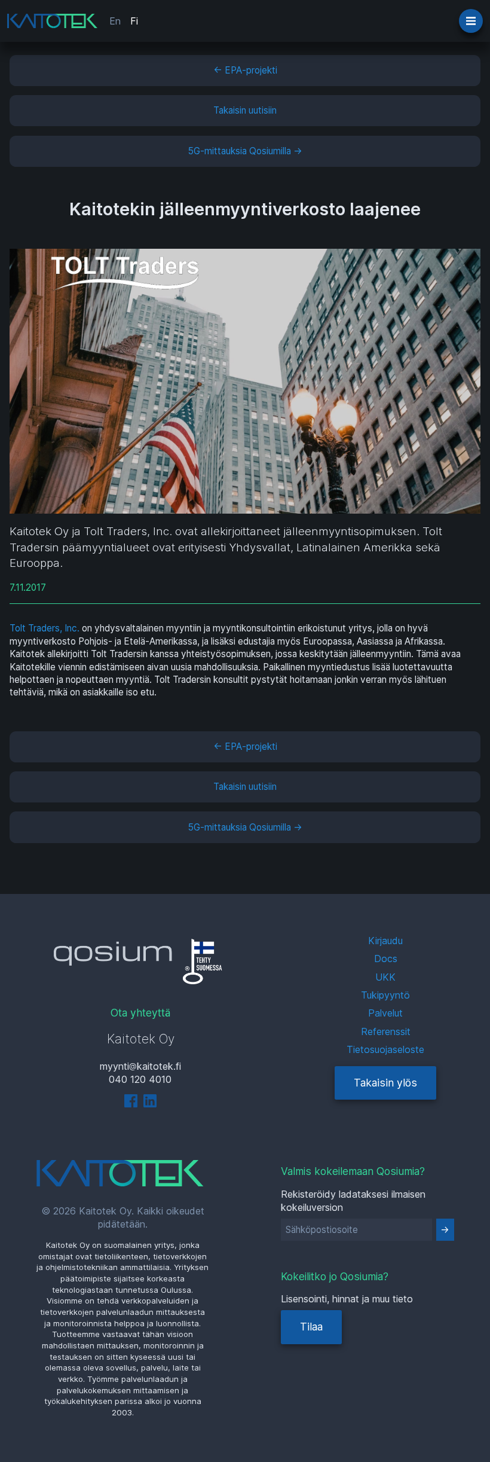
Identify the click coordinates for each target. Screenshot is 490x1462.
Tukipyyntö (385, 995)
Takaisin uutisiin (245, 110)
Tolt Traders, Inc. (44, 628)
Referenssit (386, 1031)
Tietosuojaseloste (385, 1049)
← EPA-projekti (245, 70)
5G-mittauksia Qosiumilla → (245, 151)
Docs (385, 959)
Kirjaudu (385, 941)
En (115, 21)
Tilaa (311, 1326)
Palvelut (385, 1013)
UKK (385, 977)
